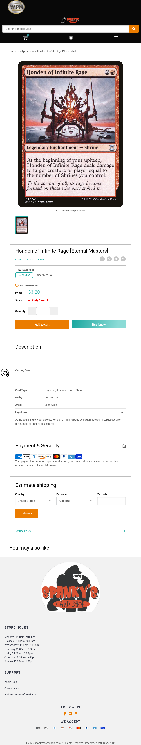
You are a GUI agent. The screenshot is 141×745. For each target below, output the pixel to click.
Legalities (21, 412)
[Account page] (71, 38)
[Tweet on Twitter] (116, 258)
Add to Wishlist (29, 285)
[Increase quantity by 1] (54, 311)
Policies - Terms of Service (18, 694)
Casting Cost (22, 370)
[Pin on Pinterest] (109, 258)
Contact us (10, 688)
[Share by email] (123, 258)
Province (61, 494)
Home (13, 51)
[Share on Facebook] (102, 258)
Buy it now (99, 324)
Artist (18, 404)
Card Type (21, 390)
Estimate (26, 513)
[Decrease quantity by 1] (32, 311)
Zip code (102, 494)
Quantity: (20, 311)
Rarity (18, 397)
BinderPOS (109, 743)
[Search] (134, 29)
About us (9, 682)
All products (27, 51)
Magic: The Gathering (29, 259)
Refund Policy (23, 531)
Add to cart (42, 324)
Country (19, 494)
